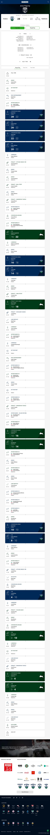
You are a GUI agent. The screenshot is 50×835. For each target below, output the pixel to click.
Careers (14, 831)
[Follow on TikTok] (13, 797)
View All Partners (25, 792)
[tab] (17, 67)
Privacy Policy (9, 831)
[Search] (48, 2)
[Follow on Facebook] (16, 797)
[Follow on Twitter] (19, 797)
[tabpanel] (25, 404)
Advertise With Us (27, 831)
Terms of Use (3, 831)
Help (17, 831)
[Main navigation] (1, 2)
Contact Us (21, 831)
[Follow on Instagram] (22, 797)
